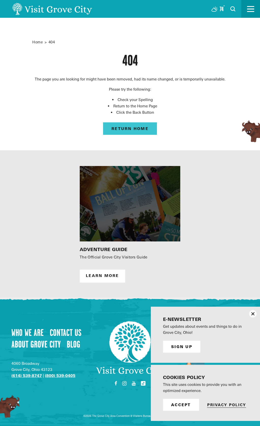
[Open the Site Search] (232, 8)
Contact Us (66, 332)
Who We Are (27, 332)
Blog (73, 344)
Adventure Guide (103, 249)
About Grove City (36, 344)
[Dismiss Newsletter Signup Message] (253, 314)
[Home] (52, 9)
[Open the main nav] (250, 9)
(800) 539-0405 (60, 375)
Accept (181, 404)
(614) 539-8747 (26, 375)
